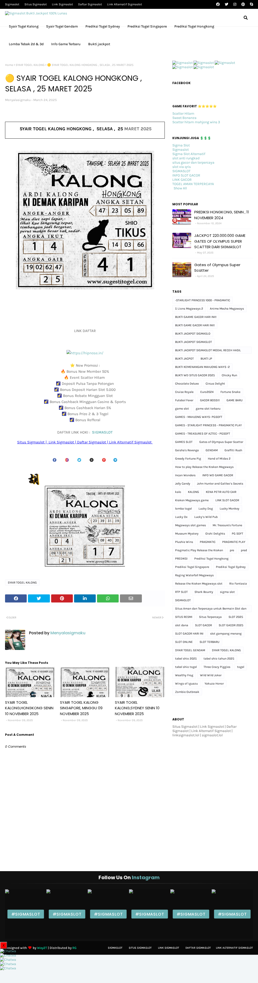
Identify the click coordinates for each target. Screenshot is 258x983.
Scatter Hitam (183, 113)
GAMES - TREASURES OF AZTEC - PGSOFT (202, 433)
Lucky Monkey (229, 508)
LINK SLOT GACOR (227, 500)
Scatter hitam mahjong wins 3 (196, 122)
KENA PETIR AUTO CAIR (221, 492)
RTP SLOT (181, 592)
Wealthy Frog (184, 675)
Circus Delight (215, 383)
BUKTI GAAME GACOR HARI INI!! (195, 317)
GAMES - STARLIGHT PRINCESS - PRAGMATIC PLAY (208, 425)
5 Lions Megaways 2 (189, 308)
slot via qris (181, 167)
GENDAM (212, 450)
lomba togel (183, 508)
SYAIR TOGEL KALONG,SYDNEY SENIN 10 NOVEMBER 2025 (137, 708)
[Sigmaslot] (182, 63)
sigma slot (227, 592)
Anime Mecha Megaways (227, 308)
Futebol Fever (184, 400)
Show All (180, 188)
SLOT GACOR (203, 625)
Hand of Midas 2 (219, 458)
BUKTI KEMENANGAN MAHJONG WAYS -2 (202, 367)
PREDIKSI (181, 558)
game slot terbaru (208, 408)
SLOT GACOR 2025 (231, 625)
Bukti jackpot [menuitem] (99, 44)
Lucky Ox (181, 517)
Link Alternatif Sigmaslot (124, 4)
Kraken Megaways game (192, 500)
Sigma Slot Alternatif (188, 154)
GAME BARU (235, 400)
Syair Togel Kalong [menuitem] (24, 26)
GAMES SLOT (183, 442)
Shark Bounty (204, 592)
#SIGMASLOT (25, 914)
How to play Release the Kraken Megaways (204, 467)
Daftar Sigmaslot (90, 4)
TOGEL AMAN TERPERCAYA (193, 184)
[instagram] (235, 4)
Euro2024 (207, 392)
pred (244, 550)
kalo (178, 492)
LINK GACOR (182, 180)
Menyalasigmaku (18, 100)
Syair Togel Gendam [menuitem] (62, 26)
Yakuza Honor (214, 683)
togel (240, 667)
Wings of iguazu (186, 683)
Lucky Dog (206, 508)
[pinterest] (243, 4)
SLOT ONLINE (184, 642)
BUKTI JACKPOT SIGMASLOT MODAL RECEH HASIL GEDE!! (208, 351)
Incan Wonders (185, 475)
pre (232, 550)
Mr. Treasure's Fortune (227, 525)
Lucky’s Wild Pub (206, 517)
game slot (182, 408)
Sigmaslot (12, 4)
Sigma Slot (181, 145)
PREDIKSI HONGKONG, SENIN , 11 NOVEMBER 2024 (221, 214)
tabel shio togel (186, 667)
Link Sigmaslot (62, 4)
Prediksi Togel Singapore (192, 567)
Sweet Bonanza (184, 118)
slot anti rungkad (186, 158)
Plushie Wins (184, 542)
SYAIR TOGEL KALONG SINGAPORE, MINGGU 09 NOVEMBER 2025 (81, 708)
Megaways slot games (190, 525)
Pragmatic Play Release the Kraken (199, 550)
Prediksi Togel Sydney (231, 567)
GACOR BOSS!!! (210, 400)
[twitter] (226, 4)
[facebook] (218, 4)
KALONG (193, 492)
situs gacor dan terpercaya (193, 162)
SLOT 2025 (236, 617)
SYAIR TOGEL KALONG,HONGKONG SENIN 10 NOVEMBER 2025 (29, 708)
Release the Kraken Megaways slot (198, 583)
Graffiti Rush (233, 450)
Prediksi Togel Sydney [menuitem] (102, 26)
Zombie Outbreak (187, 692)
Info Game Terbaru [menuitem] (66, 44)
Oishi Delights (215, 533)
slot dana (181, 625)
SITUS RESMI (183, 617)
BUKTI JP (206, 358)
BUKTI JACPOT (184, 358)
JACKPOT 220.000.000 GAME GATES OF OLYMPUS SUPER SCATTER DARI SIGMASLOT (219, 241)
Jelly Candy (182, 483)
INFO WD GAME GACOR (217, 475)
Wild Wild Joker (210, 675)
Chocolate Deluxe (187, 383)
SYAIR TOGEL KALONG (30, 65)
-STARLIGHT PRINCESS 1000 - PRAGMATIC (202, 300)
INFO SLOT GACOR (186, 175)
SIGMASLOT (102, 432)
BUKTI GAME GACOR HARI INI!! (195, 325)
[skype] (251, 4)
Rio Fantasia (238, 583)
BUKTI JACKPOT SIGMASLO (192, 333)
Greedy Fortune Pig (188, 458)
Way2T (42, 948)
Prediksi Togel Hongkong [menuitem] (194, 26)
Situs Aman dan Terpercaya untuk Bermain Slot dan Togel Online (210, 609)
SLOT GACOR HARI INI (189, 633)
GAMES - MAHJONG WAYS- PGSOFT (198, 417)
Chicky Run (229, 375)
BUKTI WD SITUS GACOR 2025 (195, 375)
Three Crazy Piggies (217, 667)
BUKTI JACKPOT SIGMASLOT (193, 342)
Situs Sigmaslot (35, 4)
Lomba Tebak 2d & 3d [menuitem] (26, 44)
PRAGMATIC (207, 542)
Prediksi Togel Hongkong (211, 558)
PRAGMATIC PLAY (233, 542)
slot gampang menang (226, 633)
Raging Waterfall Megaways (194, 575)
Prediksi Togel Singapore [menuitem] (147, 26)
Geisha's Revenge (187, 450)
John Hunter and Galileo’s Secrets (220, 483)
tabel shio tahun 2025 (219, 658)
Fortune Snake (230, 392)
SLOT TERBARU (209, 642)
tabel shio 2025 (186, 658)
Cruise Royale (184, 392)
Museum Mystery (187, 533)
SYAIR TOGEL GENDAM (190, 650)
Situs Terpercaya (210, 617)
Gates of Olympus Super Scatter (217, 267)
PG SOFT (237, 533)
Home (9, 65)
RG (74, 948)
